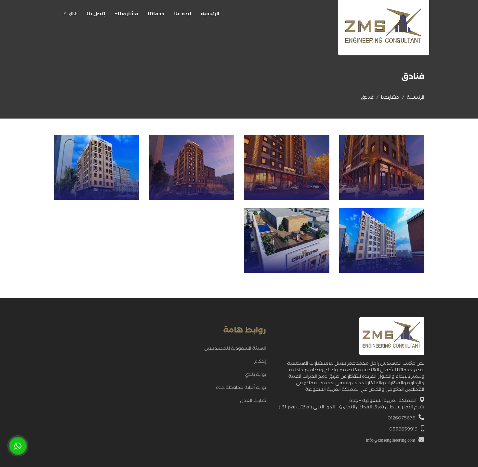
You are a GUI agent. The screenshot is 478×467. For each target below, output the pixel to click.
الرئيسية (210, 14)
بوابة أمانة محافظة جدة (241, 388)
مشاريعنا (128, 14)
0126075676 (401, 419)
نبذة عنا (182, 14)
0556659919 (403, 430)
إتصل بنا (96, 14)
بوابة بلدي (255, 375)
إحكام (260, 362)
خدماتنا (156, 14)
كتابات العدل (253, 401)
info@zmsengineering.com (390, 441)
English (70, 14)
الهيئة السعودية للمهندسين (235, 349)
